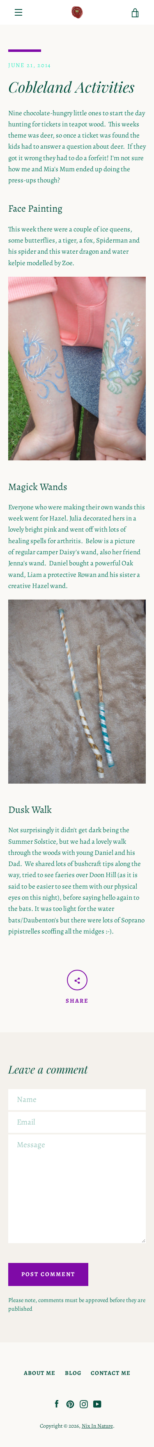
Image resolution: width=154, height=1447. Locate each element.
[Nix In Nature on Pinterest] (70, 1403)
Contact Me (111, 1373)
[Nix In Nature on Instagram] (84, 1403)
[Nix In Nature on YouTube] (97, 1403)
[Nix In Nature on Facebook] (57, 1403)
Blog (73, 1373)
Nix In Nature (97, 1426)
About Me (39, 1373)
